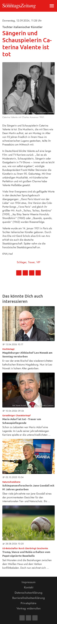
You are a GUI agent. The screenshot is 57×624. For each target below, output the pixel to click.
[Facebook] (22, 617)
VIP (38, 262)
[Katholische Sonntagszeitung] (19, 6)
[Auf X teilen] (25, 273)
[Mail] (28, 617)
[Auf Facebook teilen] (18, 273)
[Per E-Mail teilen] (38, 273)
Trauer (31, 262)
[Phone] (35, 617)
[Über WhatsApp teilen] (31, 273)
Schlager (21, 262)
